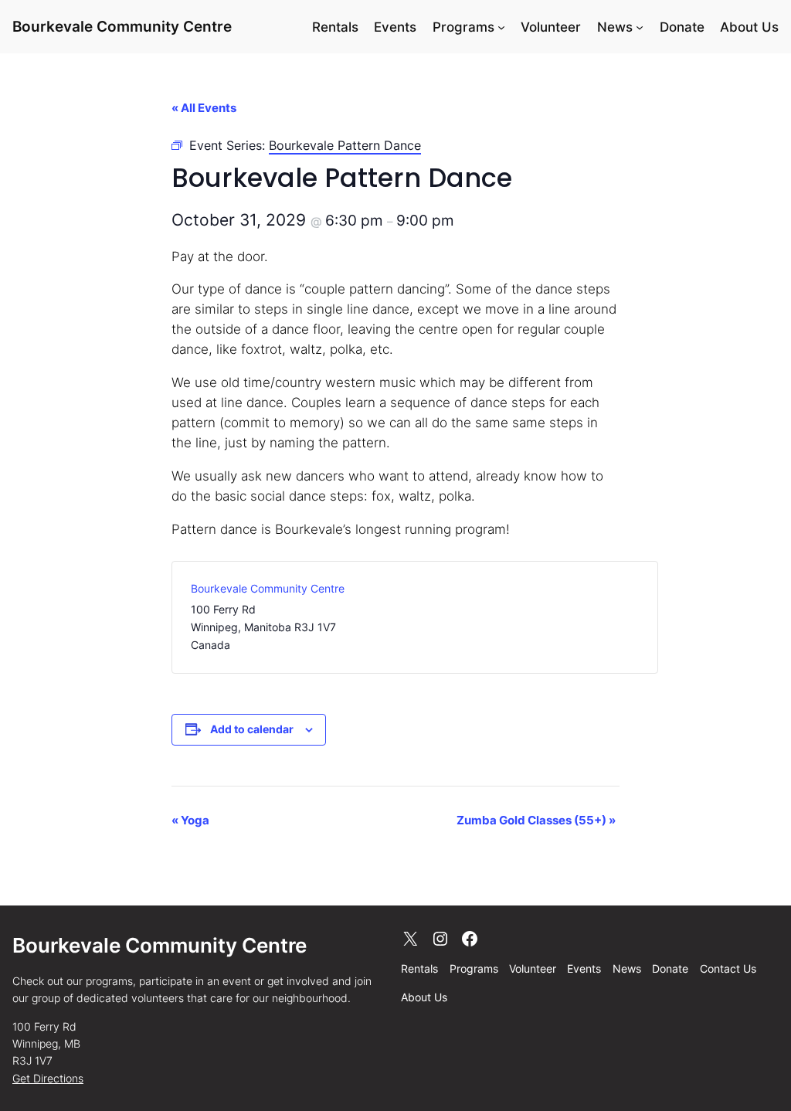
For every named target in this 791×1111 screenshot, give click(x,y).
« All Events (203, 107)
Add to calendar (252, 729)
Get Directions (47, 1078)
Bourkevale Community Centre (122, 27)
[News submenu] (639, 27)
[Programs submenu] (501, 27)
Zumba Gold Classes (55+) (536, 820)
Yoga (190, 820)
